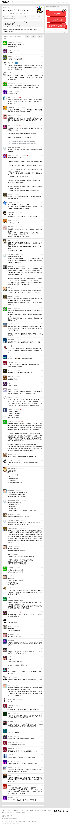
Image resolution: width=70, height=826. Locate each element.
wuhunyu (10, 421)
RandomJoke (11, 588)
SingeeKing (11, 63)
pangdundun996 (12, 468)
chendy (10, 202)
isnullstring (11, 212)
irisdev (9, 649)
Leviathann (11, 742)
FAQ (31, 810)
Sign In (66, 2)
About (3, 810)
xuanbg (10, 194)
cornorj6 (10, 346)
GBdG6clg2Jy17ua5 (13, 254)
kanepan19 (11, 42)
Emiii (9, 598)
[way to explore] (6, 2)
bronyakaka (11, 634)
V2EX (4, 7)
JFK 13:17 (34, 821)
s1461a (10, 736)
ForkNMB (10, 755)
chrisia (9, 775)
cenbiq (10, 389)
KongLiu (10, 56)
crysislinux (11, 107)
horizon (10, 626)
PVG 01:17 (22, 821)
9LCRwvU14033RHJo (14, 147)
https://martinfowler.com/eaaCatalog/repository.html (21, 141)
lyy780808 (10, 705)
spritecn (10, 308)
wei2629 (10, 370)
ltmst (9, 240)
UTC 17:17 (17, 821)
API (27, 810)
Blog (22, 810)
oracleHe (10, 266)
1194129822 (11, 640)
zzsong (10, 761)
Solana (44, 810)
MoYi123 (10, 460)
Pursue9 (10, 454)
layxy (9, 730)
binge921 (10, 514)
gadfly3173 (11, 115)
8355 (9, 685)
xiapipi (9, 50)
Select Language (21, 812)
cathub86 (10, 376)
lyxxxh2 (10, 546)
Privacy (37, 810)
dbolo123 (10, 785)
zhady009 (10, 721)
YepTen (10, 409)
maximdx (10, 567)
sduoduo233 (11, 83)
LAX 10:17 (28, 821)
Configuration (12, 657)
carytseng (10, 397)
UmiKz (9, 713)
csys (9, 126)
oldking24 (10, 288)
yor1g (9, 356)
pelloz (9, 97)
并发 (34, 36)
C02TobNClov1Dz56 (13, 500)
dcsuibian (10, 155)
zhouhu (10, 91)
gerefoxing (11, 339)
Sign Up (62, 2)
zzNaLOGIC (11, 490)
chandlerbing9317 (13, 528)
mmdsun (10, 767)
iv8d (9, 677)
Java (9, 7)
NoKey (9, 612)
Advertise (15, 810)
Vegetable (10, 324)
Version (29, 348)
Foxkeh (10, 220)
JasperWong (11, 699)
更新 (27, 36)
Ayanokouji (11, 226)
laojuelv (54, 32)
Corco (10, 13)
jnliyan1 (10, 383)
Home (57, 2)
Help (9, 810)
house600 (10, 797)
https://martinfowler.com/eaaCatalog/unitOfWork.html (22, 143)
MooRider (10, 73)
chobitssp (10, 362)
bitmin (9, 669)
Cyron (9, 620)
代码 (40, 36)
